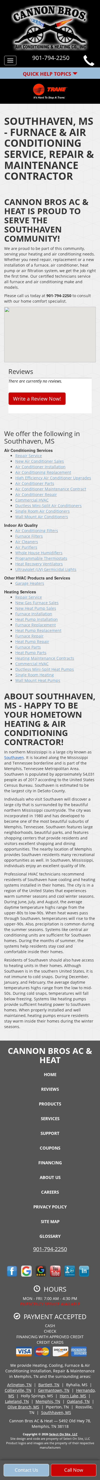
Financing (50, 1162)
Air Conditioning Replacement (43, 472)
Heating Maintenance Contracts (44, 658)
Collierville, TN (18, 1390)
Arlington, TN (19, 1384)
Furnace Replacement (35, 625)
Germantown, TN (53, 1390)
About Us (50, 1177)
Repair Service (28, 455)
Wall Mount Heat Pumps (37, 680)
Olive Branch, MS (23, 1407)
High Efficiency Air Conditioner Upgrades (53, 477)
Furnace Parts (28, 647)
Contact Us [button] (26, 1470)
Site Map (50, 1221)
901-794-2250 (50, 1249)
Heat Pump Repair (32, 641)
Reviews (50, 1089)
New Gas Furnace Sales (37, 602)
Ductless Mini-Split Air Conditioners (48, 505)
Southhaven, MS (56, 1412)
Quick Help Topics (47, 73)
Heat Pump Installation (36, 619)
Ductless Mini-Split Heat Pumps (44, 669)
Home (50, 1074)
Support (50, 1133)
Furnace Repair (29, 636)
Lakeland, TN (17, 1401)
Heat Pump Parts (30, 652)
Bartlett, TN (48, 1384)
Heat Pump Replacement (38, 630)
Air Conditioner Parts (34, 483)
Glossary (50, 1236)
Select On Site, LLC (63, 1434)
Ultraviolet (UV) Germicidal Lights (45, 569)
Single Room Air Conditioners (42, 511)
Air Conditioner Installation (40, 466)
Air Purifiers (26, 547)
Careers (50, 1192)
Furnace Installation (33, 613)
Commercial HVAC (32, 500)
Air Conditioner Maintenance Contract (50, 489)
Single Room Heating (34, 674)
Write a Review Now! (37, 398)
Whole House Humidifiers (38, 552)
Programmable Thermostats (41, 558)
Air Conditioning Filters (36, 530)
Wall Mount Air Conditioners (41, 516)
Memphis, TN (48, 1401)
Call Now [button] (73, 1470)
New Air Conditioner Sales (39, 461)
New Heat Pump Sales (35, 608)
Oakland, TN (78, 1401)
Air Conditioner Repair (36, 494)
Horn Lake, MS (73, 1395)
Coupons (50, 1148)
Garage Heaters (29, 583)
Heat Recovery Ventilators (39, 563)
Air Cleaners (26, 541)
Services (50, 1118)
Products (50, 1104)
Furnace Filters (29, 536)
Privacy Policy (50, 1207)
